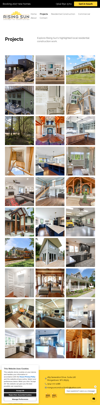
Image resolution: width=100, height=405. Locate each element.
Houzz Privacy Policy (27, 377)
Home (34, 14)
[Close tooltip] (95, 387)
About (34, 18)
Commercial (84, 14)
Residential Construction (63, 14)
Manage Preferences (20, 399)
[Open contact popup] (93, 398)
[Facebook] (49, 390)
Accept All (20, 391)
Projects (44, 14)
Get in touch (86, 3)
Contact (43, 18)
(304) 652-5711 (64, 4)
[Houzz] (46, 390)
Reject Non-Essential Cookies (20, 395)
